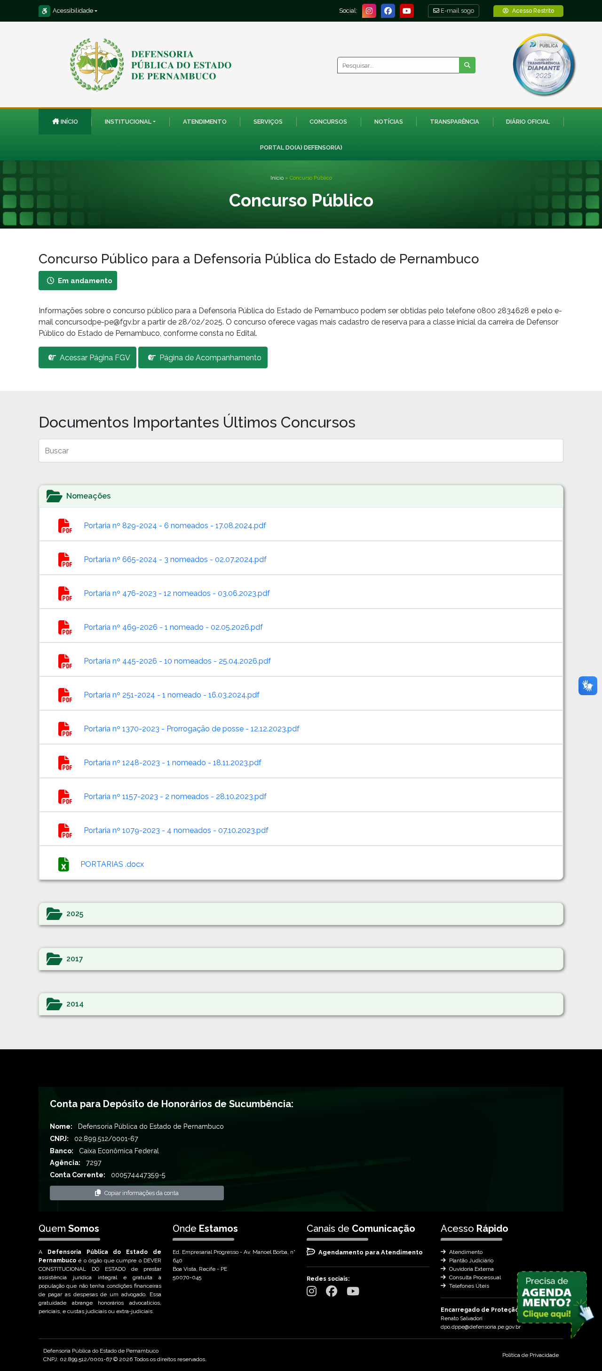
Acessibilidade (73, 10)
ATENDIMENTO (205, 121)
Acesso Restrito (533, 11)
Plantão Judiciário (470, 1260)
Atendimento (465, 1252)
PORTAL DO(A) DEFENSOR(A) (301, 147)
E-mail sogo (456, 10)
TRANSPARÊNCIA (454, 121)
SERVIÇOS (268, 121)
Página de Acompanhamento (210, 357)
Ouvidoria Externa (471, 1269)
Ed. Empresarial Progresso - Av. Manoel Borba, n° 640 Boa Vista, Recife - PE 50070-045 (234, 1265)
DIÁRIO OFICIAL (528, 121)
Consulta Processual (474, 1277)
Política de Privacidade (530, 1355)
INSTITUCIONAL (128, 121)
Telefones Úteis (468, 1286)
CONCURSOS (328, 121)
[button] (301, 496)
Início (277, 178)
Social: (348, 10)
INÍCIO (69, 121)
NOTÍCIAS (388, 121)
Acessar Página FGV (95, 357)
